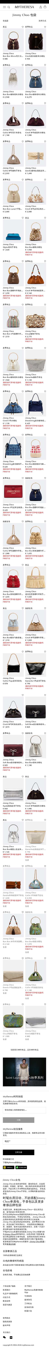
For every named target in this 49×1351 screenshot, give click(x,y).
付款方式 (6, 1297)
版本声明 (6, 1325)
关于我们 (28, 1286)
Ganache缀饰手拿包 (33, 377)
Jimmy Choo (10, 1234)
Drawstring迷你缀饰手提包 (14, 464)
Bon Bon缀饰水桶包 (33, 247)
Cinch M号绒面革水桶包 (35, 133)
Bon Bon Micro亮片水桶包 (14, 56)
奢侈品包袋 (11, 1244)
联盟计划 (28, 1311)
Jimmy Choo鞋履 (37, 1242)
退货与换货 (7, 1305)
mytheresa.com (28, 1345)
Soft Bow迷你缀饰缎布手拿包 (15, 762)
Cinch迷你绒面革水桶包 (35, 56)
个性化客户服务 (9, 1286)
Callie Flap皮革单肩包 (12, 681)
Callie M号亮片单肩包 (12, 133)
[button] (23, 26)
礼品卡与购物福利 (10, 1294)
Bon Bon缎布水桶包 (33, 762)
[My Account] (40, 7)
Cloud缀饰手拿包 (32, 334)
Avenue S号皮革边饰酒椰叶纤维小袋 (18, 507)
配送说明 (6, 1301)
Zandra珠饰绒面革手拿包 (13, 895)
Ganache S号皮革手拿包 (35, 681)
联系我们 (6, 1290)
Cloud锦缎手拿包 (10, 1034)
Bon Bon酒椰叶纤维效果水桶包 (16, 291)
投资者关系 (29, 1307)
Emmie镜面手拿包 (32, 1034)
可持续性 (28, 1296)
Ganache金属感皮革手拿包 (36, 849)
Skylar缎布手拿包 (10, 247)
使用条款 (6, 1318)
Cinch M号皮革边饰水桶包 (36, 209)
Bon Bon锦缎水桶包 (33, 941)
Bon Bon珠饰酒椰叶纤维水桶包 (16, 594)
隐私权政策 (7, 1322)
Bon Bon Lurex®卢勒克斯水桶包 (16, 209)
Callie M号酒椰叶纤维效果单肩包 (16, 551)
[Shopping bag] (45, 7)
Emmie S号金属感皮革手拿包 (15, 988)
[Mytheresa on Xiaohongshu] (11, 1338)
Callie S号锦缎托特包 (34, 988)
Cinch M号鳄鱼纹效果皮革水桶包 (16, 724)
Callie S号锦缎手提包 (34, 895)
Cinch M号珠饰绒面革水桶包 (37, 291)
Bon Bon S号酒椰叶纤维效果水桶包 (17, 334)
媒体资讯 (28, 1300)
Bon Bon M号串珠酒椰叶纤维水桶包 (18, 941)
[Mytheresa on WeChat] (4, 1337)
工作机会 (28, 1303)
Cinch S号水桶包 (10, 421)
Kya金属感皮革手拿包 (12, 806)
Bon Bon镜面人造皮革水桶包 (15, 849)
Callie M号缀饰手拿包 (12, 171)
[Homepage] (24, 7)
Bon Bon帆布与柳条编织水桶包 (16, 638)
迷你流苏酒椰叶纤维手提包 (36, 594)
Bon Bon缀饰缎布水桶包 (13, 94)
